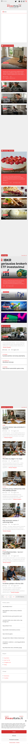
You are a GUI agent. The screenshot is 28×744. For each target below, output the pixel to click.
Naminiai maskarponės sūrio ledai (12, 217)
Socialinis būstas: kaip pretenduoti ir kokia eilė (14, 428)
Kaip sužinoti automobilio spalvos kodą (13, 368)
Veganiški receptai (7, 169)
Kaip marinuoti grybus (9, 206)
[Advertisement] (14, 28)
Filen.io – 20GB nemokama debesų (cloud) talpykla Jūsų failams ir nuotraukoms (12, 296)
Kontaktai (17, 742)
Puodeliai (6, 678)
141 (13, 596)
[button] (26, 721)
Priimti (14, 731)
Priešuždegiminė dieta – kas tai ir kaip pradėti (13, 552)
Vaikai (4, 85)
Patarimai (5, 336)
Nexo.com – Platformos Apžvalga (12, 309)
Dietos (4, 456)
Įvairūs (5, 97)
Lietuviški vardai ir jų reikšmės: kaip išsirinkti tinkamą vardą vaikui (12, 89)
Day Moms (6, 658)
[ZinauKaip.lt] (14, 7)
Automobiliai (6, 360)
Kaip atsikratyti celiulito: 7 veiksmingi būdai (11, 521)
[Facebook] (23, 1)
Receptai (5, 192)
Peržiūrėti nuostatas (14, 739)
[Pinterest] (19, 1)
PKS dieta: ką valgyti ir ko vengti (12, 459)
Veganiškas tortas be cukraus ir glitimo (13, 171)
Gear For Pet (7, 660)
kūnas (4, 518)
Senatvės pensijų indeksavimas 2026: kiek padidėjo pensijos (14, 489)
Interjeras (5, 62)
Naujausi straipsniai (7, 407)
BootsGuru (6, 675)
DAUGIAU (23, 407)
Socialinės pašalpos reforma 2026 (13, 583)
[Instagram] (21, 1)
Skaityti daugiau (7, 347)
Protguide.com (7, 662)
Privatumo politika (12, 742)
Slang (5, 664)
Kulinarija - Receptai (8, 150)
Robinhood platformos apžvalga (11, 320)
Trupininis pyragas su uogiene (11, 194)
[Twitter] (15, 1)
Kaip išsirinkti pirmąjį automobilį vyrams (13, 338)
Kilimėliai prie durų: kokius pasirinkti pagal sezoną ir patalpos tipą (12, 66)
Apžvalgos (4, 255)
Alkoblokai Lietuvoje (8, 362)
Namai (4, 108)
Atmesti (14, 735)
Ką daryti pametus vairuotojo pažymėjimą (14, 356)
